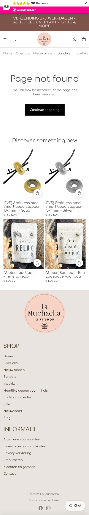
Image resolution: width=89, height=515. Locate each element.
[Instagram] (48, 508)
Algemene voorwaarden (21, 439)
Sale (6, 404)
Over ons (23, 53)
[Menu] (5, 39)
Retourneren (13, 460)
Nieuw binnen (43, 53)
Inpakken (81, 53)
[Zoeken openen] (14, 39)
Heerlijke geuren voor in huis (25, 390)
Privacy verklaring (17, 453)
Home (8, 53)
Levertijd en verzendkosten (24, 446)
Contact (9, 473)
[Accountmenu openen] (74, 39)
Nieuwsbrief (12, 411)
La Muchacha (49, 493)
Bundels (64, 53)
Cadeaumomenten (17, 397)
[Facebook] (40, 508)
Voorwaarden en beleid (44, 500)
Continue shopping (44, 109)
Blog (6, 418)
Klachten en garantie (19, 467)
